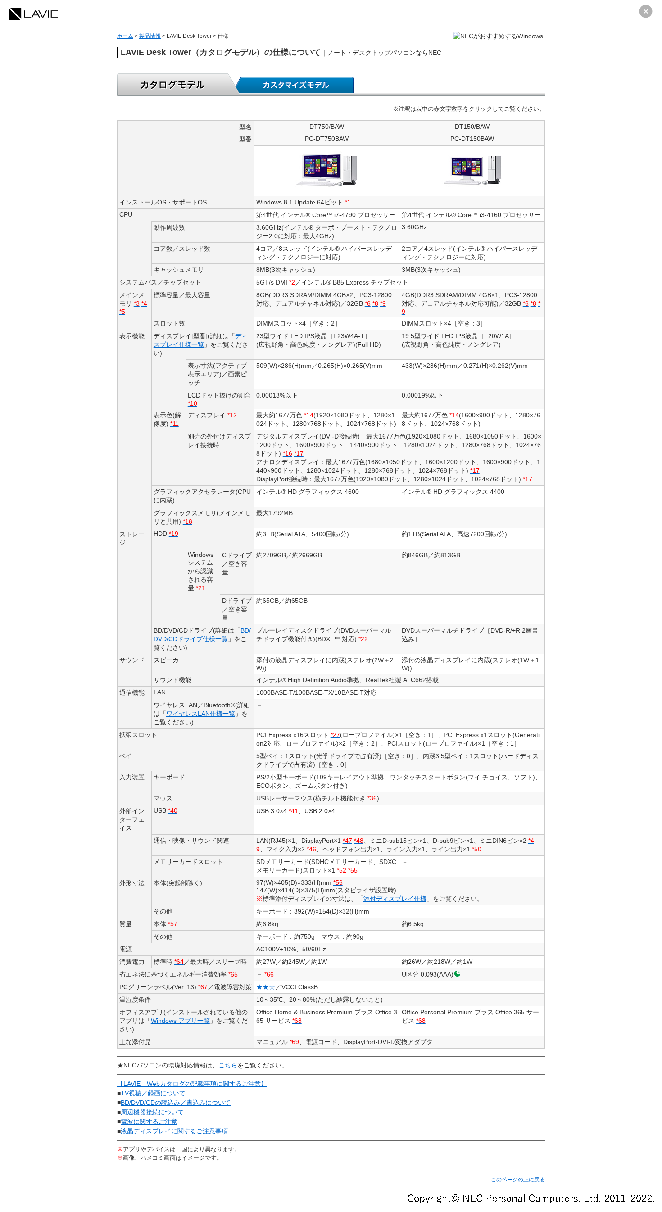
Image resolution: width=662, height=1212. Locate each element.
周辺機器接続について (152, 1112)
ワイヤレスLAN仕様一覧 (200, 713)
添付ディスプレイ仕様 (394, 898)
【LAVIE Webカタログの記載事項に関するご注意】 (192, 1083)
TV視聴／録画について (153, 1093)
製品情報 (150, 36)
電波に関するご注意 (149, 1121)
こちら (227, 1065)
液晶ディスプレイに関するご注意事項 (174, 1131)
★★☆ (265, 986)
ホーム (125, 36)
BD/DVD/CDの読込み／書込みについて (176, 1102)
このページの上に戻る (518, 1179)
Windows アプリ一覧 (180, 1020)
